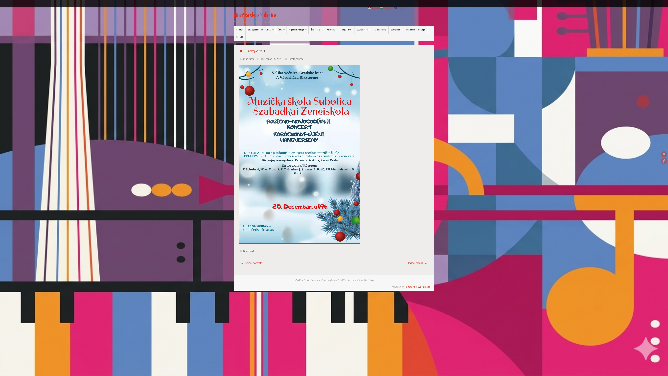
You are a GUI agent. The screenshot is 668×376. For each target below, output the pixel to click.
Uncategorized (254, 51)
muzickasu (249, 59)
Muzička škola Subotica (255, 16)
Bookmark (249, 251)
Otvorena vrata (253, 263)
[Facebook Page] (664, 161)
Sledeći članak (415, 263)
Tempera (410, 286)
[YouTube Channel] (664, 154)
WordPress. (424, 286)
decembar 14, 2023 (271, 59)
